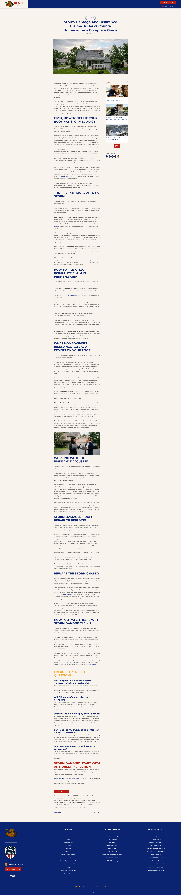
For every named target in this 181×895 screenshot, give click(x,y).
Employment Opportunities (11, 842)
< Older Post (57, 812)
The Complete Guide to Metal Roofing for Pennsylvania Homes (116, 138)
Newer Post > (96, 812)
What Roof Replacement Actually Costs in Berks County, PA (115, 99)
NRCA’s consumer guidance (68, 176)
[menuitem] (60, 4)
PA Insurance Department (74, 295)
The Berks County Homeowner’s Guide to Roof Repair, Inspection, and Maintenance (116, 119)
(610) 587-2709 (169, 6)
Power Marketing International (93, 892)
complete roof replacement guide (70, 662)
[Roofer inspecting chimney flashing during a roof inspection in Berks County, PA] (117, 110)
